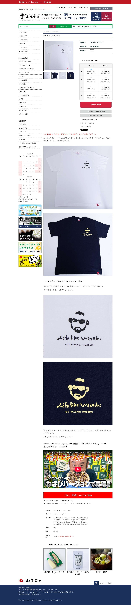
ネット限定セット (24, 65)
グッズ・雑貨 (23, 114)
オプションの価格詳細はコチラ (89, 60)
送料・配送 (22, 124)
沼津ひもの (22, 106)
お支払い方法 (23, 128)
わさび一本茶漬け (101, 572)
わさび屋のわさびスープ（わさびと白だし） (78, 573)
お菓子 (21, 99)
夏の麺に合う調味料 (25, 61)
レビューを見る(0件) (88, 123)
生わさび (78, 26)
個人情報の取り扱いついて (27, 147)
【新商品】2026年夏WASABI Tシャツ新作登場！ (35, 2)
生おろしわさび (24, 72)
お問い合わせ (23, 51)
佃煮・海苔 (22, 91)
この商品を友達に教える (95, 116)
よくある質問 (23, 36)
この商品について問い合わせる (96, 111)
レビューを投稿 (86, 126)
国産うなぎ (22, 103)
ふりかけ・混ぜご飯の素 (26, 88)
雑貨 (48, 31)
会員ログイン (23, 40)
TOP (44, 31)
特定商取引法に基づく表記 (89, 120)
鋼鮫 (74, 26)
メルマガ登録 (23, 47)
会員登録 (22, 43)
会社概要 (22, 139)
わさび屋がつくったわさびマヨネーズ (54, 573)
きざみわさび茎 (24, 95)
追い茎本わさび (86, 26)
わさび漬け (22, 84)
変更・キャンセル (24, 135)
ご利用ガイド (23, 32)
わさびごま (95, 26)
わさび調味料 (23, 80)
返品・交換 (22, 132)
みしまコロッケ (24, 110)
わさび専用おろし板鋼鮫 (26, 69)
